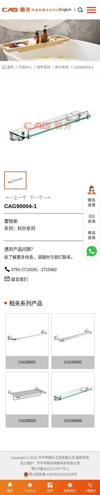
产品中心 (25, 67)
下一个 (36, 197)
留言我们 (19, 279)
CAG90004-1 (84, 67)
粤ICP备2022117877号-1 (50, 469)
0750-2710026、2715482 (34, 269)
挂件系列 (43, 67)
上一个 (20, 197)
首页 (10, 67)
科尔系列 (62, 67)
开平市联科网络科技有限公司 (58, 463)
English (65, 9)
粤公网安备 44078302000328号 (53, 474)
